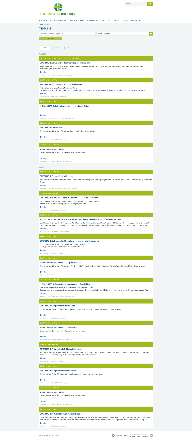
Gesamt (44, 47)
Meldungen (136, 21)
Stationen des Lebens (96, 21)
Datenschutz (50, 435)
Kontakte (43, 21)
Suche (50, 38)
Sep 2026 (66, 47)
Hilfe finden (113, 21)
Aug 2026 (55, 47)
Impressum (42, 435)
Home (41, 25)
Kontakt (57, 435)
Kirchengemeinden (58, 21)
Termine (125, 21)
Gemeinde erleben (76, 21)
